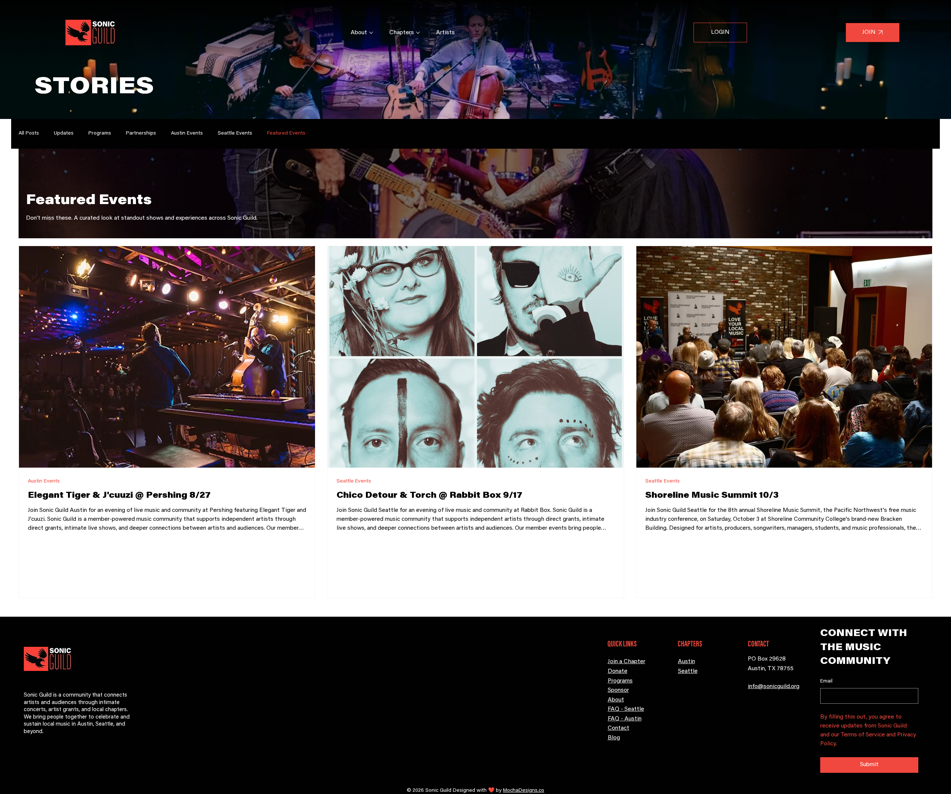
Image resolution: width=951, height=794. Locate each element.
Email (826, 681)
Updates (64, 133)
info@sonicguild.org (773, 687)
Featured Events (286, 133)
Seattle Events (235, 133)
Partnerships (141, 133)
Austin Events (187, 133)
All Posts (29, 133)
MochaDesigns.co (523, 790)
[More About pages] (371, 33)
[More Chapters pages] (418, 33)
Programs (99, 133)
